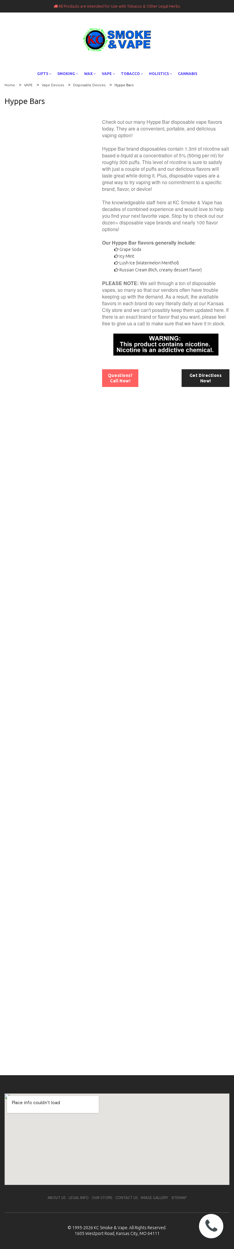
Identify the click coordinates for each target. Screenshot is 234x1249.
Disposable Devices (89, 85)
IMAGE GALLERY (154, 1198)
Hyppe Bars (124, 85)
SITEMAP (178, 1198)
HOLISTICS (159, 74)
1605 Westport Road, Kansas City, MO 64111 (117, 1233)
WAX (88, 74)
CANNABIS (187, 74)
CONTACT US (126, 1198)
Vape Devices (53, 85)
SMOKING (66, 74)
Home (10, 85)
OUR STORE (102, 1198)
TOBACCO (130, 74)
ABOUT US (57, 1198)
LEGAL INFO (79, 1198)
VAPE (107, 74)
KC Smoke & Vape (110, 1227)
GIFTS (42, 74)
